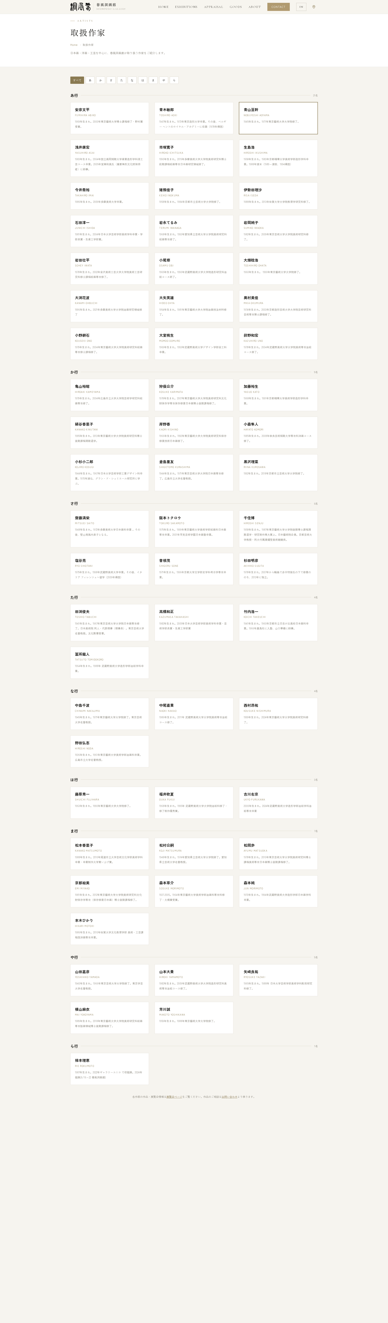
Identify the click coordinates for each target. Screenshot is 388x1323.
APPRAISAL (214, 7)
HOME (163, 7)
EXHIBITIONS (186, 7)
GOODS (236, 7)
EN (301, 6)
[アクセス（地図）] (314, 7)
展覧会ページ (174, 1097)
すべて (77, 80)
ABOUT (255, 7)
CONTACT (279, 7)
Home (73, 45)
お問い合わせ (229, 1097)
